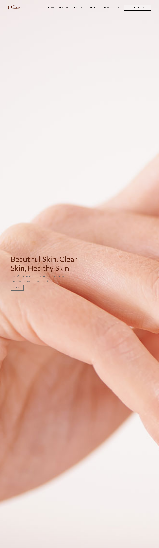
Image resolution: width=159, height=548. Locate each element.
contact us (137, 7)
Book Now (17, 288)
